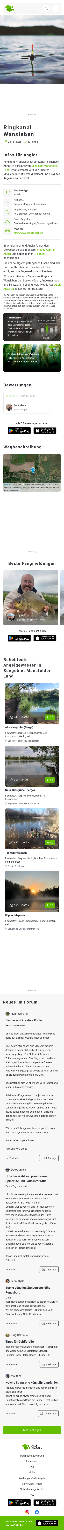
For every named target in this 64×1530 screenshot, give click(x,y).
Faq (32, 1494)
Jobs (32, 1472)
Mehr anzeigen (32, 1430)
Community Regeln (32, 1483)
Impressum (32, 1461)
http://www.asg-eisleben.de (28, 232)
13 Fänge (39, 253)
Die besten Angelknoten (32, 1489)
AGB (32, 1466)
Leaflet (7, 484)
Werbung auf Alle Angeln (32, 1478)
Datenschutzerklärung (32, 1455)
